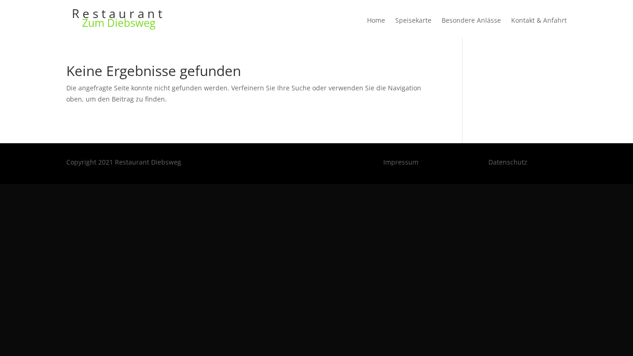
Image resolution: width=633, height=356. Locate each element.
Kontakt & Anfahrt (539, 21)
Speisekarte (413, 21)
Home (376, 21)
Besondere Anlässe (471, 21)
